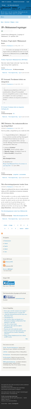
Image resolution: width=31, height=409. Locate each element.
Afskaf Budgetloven (8, 317)
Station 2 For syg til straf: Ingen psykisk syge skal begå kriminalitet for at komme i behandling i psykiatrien (15, 332)
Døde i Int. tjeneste (6, 1)
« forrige (10, 225)
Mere (27, 339)
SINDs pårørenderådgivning (9, 362)
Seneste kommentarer (18, 1)
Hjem (2, 22)
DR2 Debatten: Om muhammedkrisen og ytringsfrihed (14, 124)
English (6, 246)
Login (28, 1)
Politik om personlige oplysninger (9, 396)
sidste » (27, 228)
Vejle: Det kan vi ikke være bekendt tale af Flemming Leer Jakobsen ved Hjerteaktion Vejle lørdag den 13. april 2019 (15, 321)
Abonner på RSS (9, 261)
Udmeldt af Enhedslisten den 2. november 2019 (14, 312)
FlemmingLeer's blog (12, 72)
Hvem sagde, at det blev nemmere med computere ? (15, 311)
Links (5, 251)
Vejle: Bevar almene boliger (10, 324)
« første (5, 225)
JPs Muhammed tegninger (18, 69)
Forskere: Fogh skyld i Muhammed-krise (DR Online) (14, 59)
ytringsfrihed (15, 174)
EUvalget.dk (15, 403)
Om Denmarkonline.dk (13, 5)
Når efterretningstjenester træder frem (14, 184)
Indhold (5, 249)
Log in (20, 72)
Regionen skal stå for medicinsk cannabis (13, 329)
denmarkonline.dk (20, 298)
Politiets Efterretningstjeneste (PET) (20, 215)
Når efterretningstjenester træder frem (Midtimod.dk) (14, 211)
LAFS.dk (5, 352)
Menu (2, 17)
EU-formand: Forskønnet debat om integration (13, 80)
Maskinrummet (7, 241)
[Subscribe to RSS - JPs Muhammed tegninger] (2, 233)
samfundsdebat (22, 174)
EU (13, 113)
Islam (17, 22)
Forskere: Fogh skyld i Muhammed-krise (13, 42)
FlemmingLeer (10, 45)
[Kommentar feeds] (4, 266)
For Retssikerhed (7, 357)
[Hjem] (15, 8)
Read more (4, 72)
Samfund (7, 22)
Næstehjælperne (6, 354)
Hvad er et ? (8, 269)
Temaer (3, 5)
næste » (22, 228)
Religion (12, 22)
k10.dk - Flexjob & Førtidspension (10, 347)
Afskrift (6, 243)
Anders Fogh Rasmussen (6, 69)
